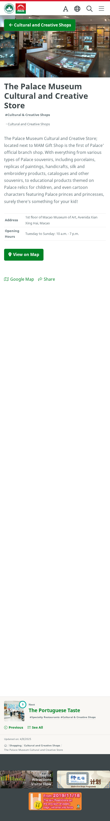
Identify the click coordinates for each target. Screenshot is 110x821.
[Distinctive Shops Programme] (83, 779)
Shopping (15, 745)
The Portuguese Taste (54, 710)
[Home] (5, 745)
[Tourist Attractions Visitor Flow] (26, 779)
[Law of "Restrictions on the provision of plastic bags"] (55, 801)
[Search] (89, 9)
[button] (66, 9)
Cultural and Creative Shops (42, 745)
